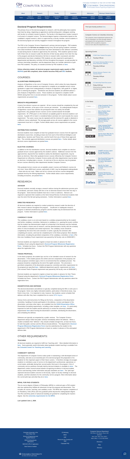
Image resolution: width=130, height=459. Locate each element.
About (23, 13)
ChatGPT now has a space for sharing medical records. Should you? (105, 152)
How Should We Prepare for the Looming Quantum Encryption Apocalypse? (105, 160)
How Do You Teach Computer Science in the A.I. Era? (105, 167)
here (66, 64)
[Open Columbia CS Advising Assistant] (125, 454)
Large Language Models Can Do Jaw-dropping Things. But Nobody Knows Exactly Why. (105, 127)
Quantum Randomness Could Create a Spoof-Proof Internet (105, 174)
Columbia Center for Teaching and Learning (35, 347)
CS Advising (65, 432)
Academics (73, 13)
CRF (65, 437)
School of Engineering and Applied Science (30, 437)
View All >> (109, 94)
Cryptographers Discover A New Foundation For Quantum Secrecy (105, 120)
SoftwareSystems (66, 17)
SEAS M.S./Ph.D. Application (30, 444)
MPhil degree (58, 295)
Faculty (57, 13)
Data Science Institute (30, 446)
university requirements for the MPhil (41, 396)
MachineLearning (100, 17)
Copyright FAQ (65, 443)
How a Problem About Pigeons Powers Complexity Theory (104, 112)
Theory (21, 17)
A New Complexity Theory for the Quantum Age (105, 106)
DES (63, 71)
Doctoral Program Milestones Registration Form (56, 276)
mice (71, 366)
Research (39, 13)
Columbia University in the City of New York (99, 3)
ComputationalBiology (56, 17)
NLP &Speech (39, 17)
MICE (65, 435)
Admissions (90, 13)
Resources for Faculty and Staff (65, 440)
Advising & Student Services (107, 13)
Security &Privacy (47, 17)
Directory (99, 447)
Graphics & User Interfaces (30, 17)
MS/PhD (20, 71)
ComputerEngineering (75, 17)
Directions (99, 441)
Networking (84, 17)
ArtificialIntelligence (108, 17)
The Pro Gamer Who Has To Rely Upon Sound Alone (105, 134)
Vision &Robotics (93, 17)
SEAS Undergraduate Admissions (30, 440)
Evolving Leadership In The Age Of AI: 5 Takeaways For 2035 (105, 181)
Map (99, 444)
